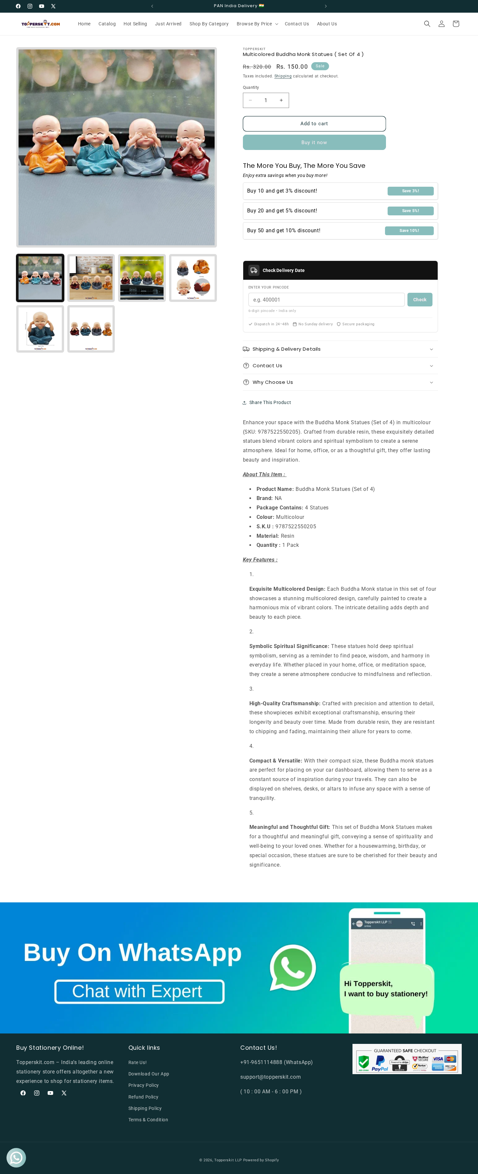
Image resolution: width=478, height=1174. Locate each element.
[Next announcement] (326, 6)
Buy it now (314, 142)
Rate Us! (137, 1062)
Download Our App (149, 1073)
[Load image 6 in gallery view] (91, 329)
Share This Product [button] (270, 402)
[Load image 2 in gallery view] (91, 278)
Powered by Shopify (261, 1160)
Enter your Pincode (268, 287)
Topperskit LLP (228, 1160)
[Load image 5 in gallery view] (40, 329)
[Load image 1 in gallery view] (40, 278)
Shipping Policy (145, 1108)
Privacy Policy (143, 1085)
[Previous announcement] (152, 6)
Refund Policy (143, 1097)
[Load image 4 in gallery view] (193, 278)
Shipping (283, 76)
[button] (257, 24)
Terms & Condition (148, 1119)
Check (419, 299)
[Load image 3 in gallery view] (142, 278)
